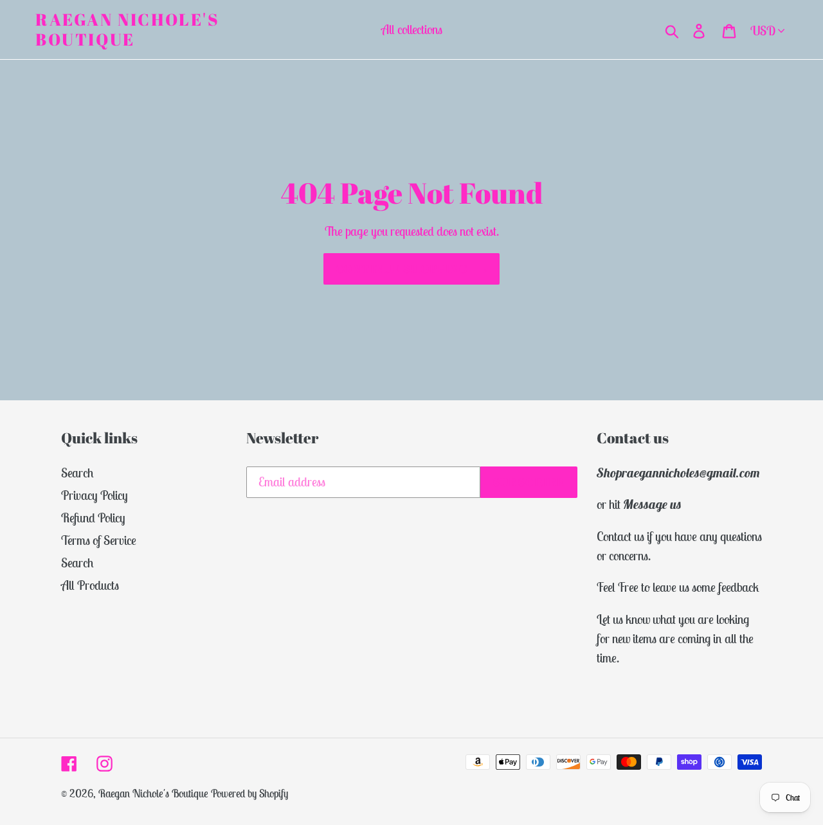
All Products (90, 585)
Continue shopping (402, 268)
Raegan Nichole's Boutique (127, 29)
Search (77, 473)
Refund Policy (93, 518)
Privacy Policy (94, 495)
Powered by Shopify (249, 793)
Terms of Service (98, 540)
